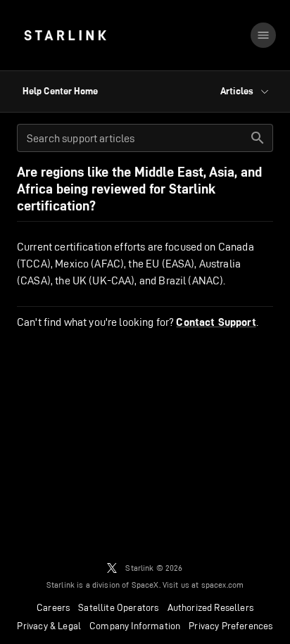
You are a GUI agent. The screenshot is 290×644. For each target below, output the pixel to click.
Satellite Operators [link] (118, 607)
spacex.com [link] (222, 584)
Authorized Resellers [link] (210, 607)
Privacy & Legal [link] (49, 625)
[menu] (263, 35)
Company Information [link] (134, 625)
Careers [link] (53, 607)
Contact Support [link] (216, 322)
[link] (65, 35)
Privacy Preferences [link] (230, 625)
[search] (258, 138)
